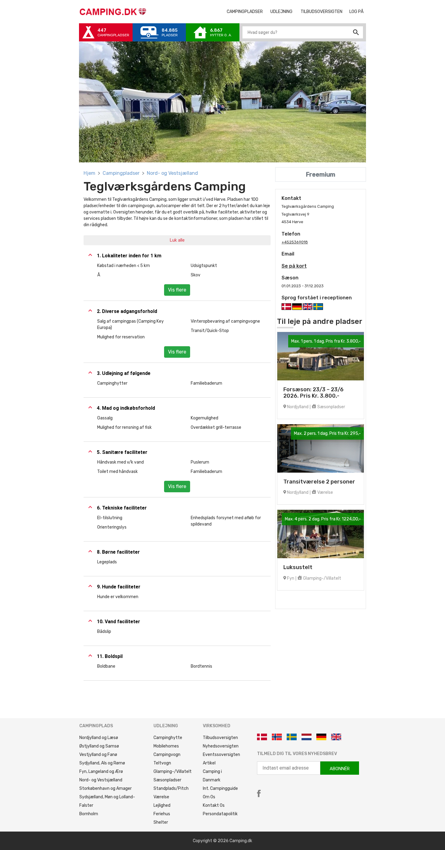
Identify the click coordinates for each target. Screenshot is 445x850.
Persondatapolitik (220, 813)
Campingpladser (121, 173)
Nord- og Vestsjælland (172, 173)
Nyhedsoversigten (221, 746)
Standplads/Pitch (171, 788)
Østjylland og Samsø (99, 746)
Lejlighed (161, 805)
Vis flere (177, 290)
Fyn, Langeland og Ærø (101, 771)
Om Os (209, 797)
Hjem (89, 173)
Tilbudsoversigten (324, 11)
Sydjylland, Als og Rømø (102, 763)
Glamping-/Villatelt (172, 771)
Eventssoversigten (221, 754)
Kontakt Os (214, 805)
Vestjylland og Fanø (98, 754)
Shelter (160, 822)
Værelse (161, 797)
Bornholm (88, 813)
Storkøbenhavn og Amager (105, 788)
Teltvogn (162, 763)
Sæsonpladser (167, 780)
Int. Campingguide (220, 788)
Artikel (209, 763)
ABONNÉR (340, 768)
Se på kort (294, 266)
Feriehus (161, 813)
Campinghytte (167, 737)
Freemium (320, 174)
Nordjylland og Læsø (98, 737)
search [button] (356, 32)
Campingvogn (166, 754)
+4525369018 (295, 242)
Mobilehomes (166, 746)
